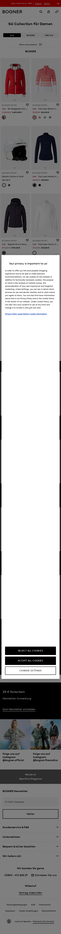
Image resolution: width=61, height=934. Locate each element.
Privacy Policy (11, 314)
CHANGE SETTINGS (30, 670)
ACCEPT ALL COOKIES (30, 660)
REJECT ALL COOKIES (30, 651)
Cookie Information (38, 314)
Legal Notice (23, 314)
